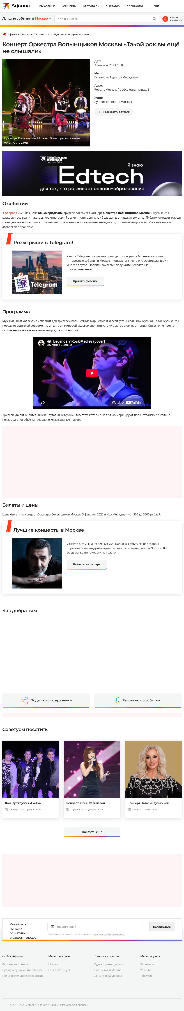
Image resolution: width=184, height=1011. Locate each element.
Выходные (47, 6)
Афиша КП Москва (20, 34)
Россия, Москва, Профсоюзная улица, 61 (122, 90)
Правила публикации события (22, 970)
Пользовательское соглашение (22, 975)
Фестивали (91, 6)
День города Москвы (108, 975)
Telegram (146, 975)
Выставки (113, 6)
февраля (11, 213)
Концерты (69, 6)
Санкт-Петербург (59, 970)
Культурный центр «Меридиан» (116, 77)
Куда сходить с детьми (109, 964)
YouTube (145, 970)
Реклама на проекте (176, 19)
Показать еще (92, 832)
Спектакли (135, 6)
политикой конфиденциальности (109, 934)
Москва (53, 964)
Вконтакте (147, 964)
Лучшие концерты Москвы (71, 34)
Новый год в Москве (107, 970)
